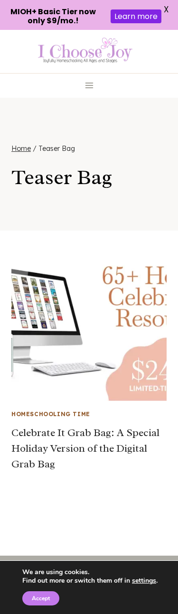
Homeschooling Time (50, 414)
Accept (41, 598)
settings (144, 581)
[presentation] (89, 323)
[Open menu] (89, 85)
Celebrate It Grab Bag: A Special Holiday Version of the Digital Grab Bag (85, 448)
